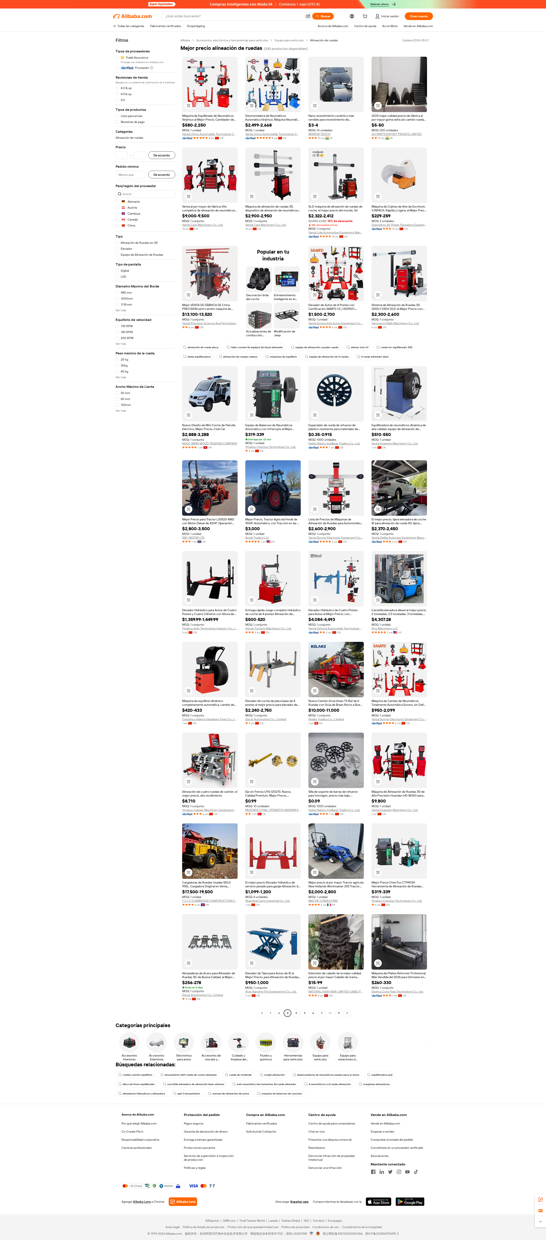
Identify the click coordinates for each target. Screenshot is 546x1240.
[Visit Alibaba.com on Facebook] (373, 1171)
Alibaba (185, 40)
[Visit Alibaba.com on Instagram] (398, 1171)
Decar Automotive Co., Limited (265, 719)
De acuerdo (162, 155)
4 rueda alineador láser (375, 356)
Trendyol (318, 1220)
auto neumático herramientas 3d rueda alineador (266, 1084)
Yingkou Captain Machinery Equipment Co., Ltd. (210, 810)
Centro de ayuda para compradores (331, 1123)
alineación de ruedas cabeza (240, 356)
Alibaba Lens (142, 1201)
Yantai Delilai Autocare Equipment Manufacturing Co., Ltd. (399, 537)
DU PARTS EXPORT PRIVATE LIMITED (397, 134)
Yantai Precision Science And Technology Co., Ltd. (210, 323)
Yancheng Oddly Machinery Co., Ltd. (395, 323)
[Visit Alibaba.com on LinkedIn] (381, 1171)
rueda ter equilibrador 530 (396, 347)
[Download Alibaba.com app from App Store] (378, 1201)
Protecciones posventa (199, 1147)
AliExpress (212, 1220)
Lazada (273, 1220)
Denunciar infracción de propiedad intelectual (331, 1157)
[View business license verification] (311, 1233)
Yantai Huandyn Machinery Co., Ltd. (395, 443)
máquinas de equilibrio (283, 356)
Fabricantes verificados (261, 1123)
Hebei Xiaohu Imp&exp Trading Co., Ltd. (334, 443)
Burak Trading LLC (257, 537)
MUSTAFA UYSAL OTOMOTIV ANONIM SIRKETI (273, 810)
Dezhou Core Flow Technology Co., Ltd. (397, 991)
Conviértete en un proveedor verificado (397, 1147)
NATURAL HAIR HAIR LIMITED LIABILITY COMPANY (336, 991)
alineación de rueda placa (202, 347)
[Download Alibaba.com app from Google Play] (410, 1201)
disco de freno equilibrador (139, 1084)
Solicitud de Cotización (261, 1131)
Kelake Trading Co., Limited (326, 719)
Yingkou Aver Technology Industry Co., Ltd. (210, 628)
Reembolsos (316, 1147)
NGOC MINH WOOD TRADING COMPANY (209, 443)
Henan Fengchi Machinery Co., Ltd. (268, 628)
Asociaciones (380, 1156)
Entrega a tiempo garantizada (203, 1139)
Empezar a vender (382, 1131)
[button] (308, 16)
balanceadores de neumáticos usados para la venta (328, 1074)
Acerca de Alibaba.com (138, 1114)
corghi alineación (274, 1074)
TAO (306, 1220)
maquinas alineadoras (376, 1084)
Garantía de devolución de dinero (206, 1131)
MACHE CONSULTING (323, 900)
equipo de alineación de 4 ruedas (329, 356)
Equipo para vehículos (289, 40)
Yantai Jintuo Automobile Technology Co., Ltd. (210, 134)
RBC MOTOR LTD (193, 537)
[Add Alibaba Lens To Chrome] (183, 1201)
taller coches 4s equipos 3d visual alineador (257, 347)
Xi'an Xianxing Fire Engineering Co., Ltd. (271, 991)
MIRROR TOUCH (319, 134)
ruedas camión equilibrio (137, 1074)
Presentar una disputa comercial (329, 1139)
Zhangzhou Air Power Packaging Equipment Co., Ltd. (399, 225)
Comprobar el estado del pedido (392, 1139)
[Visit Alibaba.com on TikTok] (415, 1171)
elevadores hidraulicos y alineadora (144, 1093)
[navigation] (145, 527)
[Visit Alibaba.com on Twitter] (390, 1171)
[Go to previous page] (262, 1013)
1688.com (229, 1220)
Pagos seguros (193, 1123)
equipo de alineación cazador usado (316, 347)
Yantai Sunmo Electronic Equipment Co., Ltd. (336, 323)
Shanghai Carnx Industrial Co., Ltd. (267, 900)
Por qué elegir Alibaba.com (139, 1123)
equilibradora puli (382, 1074)
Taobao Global (290, 1220)
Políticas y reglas (195, 1167)
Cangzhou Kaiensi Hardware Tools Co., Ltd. (210, 719)
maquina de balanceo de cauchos (281, 1093)
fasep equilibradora (199, 356)
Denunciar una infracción (325, 1167)
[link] (540, 1199)
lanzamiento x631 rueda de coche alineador (191, 1074)
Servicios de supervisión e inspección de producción (209, 1157)
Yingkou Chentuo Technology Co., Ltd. (270, 447)
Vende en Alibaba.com (385, 1123)
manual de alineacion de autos (230, 1093)
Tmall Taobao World (252, 1220)
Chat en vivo (316, 1131)
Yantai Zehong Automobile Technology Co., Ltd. (336, 628)
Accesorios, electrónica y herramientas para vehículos (232, 40)
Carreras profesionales (137, 1147)
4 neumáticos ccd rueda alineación (330, 1084)
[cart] (366, 17)
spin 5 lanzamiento (188, 1093)
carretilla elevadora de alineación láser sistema (195, 1084)
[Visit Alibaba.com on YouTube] (407, 1171)
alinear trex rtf (359, 347)
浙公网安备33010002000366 (343, 1233)
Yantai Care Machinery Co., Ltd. (202, 225)
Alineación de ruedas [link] (324, 40)
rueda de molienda (240, 1074)
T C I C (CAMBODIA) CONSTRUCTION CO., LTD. (210, 900)
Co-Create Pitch (132, 1131)
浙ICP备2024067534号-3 (382, 1233)
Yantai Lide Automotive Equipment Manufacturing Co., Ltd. (336, 232)
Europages (335, 1220)
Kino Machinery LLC (385, 628)
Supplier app (299, 1201)
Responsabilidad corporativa (140, 1139)
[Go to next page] (347, 1013)
